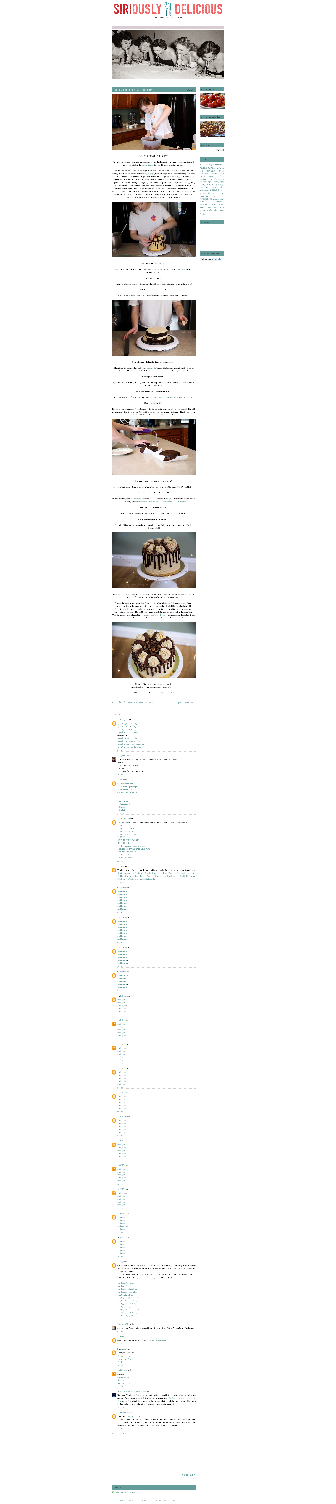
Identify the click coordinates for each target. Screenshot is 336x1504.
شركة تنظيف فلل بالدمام (127, 1289)
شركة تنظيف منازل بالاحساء (128, 1312)
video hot (121, 810)
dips (209, 181)
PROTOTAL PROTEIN (126, 828)
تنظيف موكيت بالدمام (125, 1283)
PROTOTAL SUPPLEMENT (128, 834)
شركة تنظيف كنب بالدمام (127, 1306)
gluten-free (204, 187)
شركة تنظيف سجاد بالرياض (128, 732)
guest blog (218, 187)
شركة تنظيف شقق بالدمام (127, 1303)
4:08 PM (120, 775)
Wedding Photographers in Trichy (182, 873)
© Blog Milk (163, 1500)
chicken (220, 176)
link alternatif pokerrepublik (129, 786)
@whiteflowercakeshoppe (162, 501)
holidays (213, 189)
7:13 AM (120, 966)
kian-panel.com (123, 1377)
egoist (121, 779)
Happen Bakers (147, 165)
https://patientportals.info (157, 1340)
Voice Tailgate (209, 165)
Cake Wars (181, 269)
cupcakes (203, 181)
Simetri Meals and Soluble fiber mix (131, 846)
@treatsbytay (180, 501)
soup (210, 206)
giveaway (220, 184)
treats (209, 209)
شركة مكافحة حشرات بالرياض (129, 747)
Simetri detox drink (124, 857)
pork (222, 196)
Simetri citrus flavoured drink (128, 854)
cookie (221, 178)
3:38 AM (120, 1344)
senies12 (123, 1336)
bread (221, 170)
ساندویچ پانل (122, 1361)
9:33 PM (120, 1015)
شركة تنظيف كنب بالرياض (127, 726)
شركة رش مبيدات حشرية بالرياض (130, 744)
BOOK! (179, 17)
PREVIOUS (185, 1475)
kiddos (221, 189)
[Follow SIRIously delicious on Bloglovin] (211, 260)
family (203, 184)
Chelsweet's (137, 498)
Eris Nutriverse (125, 818)
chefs (211, 176)
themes (203, 209)
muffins (216, 193)
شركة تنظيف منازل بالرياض (128, 723)
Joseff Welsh (124, 1324)
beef (201, 171)
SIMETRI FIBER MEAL (126, 851)
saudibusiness (122, 891)
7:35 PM (120, 1257)
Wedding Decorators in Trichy (156, 873)
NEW (193, 1475)
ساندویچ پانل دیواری (125, 1382)
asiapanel (123, 1349)
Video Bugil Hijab (133, 1416)
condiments (204, 179)
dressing (216, 181)
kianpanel (123, 1370)
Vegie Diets (123, 755)
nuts (222, 193)
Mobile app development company (133, 1391)
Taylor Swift (158, 397)
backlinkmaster (126, 1412)
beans (221, 168)
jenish (121, 866)
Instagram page (148, 173)
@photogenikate (167, 693)
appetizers (219, 164)
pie (214, 196)
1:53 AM (120, 1365)
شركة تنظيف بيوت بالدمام (127, 1292)
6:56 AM (120, 750)
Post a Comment (118, 1433)
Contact (170, 17)
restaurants (204, 198)
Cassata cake (151, 368)
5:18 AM (120, 1319)
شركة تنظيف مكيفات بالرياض (128, 741)
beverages (211, 170)
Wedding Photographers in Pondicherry (142, 879)
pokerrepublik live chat (126, 789)
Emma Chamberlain (171, 397)
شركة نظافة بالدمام (125, 1295)
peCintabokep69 (123, 804)
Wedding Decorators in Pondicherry (161, 876)
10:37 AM (120, 1407)
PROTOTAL (122, 825)
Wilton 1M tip (159, 615)
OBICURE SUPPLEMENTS (128, 840)
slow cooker (218, 204)
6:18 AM (120, 1331)
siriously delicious (129, 1500)
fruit (213, 184)
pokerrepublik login (125, 783)
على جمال (123, 719)
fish (208, 184)
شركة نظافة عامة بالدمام (127, 1300)
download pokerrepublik (127, 792)
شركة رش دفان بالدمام (126, 1315)
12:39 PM (120, 813)
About (162, 17)
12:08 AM (120, 882)
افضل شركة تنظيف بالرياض (128, 738)
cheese (202, 176)
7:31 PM (120, 1232)
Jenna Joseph (187, 397)
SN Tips (123, 996)
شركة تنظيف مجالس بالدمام (128, 1309)
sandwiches (219, 199)
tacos (222, 207)
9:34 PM (120, 1112)
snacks (203, 206)
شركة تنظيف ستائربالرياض (127, 729)
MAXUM (121, 837)
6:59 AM (120, 912)
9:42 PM (120, 1184)
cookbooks (213, 179)
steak (216, 207)
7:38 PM (120, 1429)
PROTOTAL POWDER (126, 831)
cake (222, 173)
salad (212, 198)
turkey (215, 209)
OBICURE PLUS (124, 843)
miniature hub (122, 1217)
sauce (202, 201)
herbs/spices (204, 190)
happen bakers (146, 702)
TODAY (202, 164)
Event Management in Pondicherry (130, 873)
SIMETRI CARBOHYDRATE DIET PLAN (134, 849)
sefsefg (122, 1213)
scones (210, 202)
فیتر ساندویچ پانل (124, 1355)
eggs (222, 181)
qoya (122, 1261)
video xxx (121, 807)
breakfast (204, 173)
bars (217, 168)
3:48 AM (120, 1386)
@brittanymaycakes (144, 501)
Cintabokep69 (123, 801)
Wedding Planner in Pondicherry (130, 876)
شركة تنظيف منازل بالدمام (127, 1297)
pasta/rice (204, 195)
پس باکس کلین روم (125, 1358)
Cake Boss (169, 269)
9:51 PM (120, 1208)
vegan (221, 210)
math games (121, 999)
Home (155, 17)
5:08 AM (120, 861)
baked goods (207, 168)
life (209, 193)
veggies (204, 213)
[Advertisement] (131, 1453)
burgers (214, 173)
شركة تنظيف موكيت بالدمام (128, 1286)
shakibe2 (122, 887)
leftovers (203, 193)
